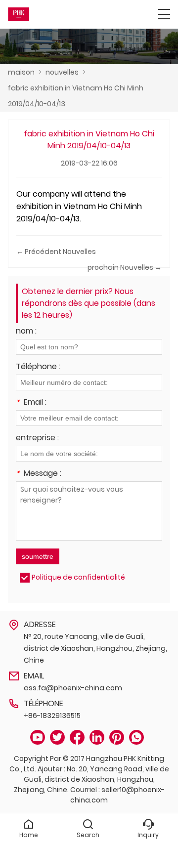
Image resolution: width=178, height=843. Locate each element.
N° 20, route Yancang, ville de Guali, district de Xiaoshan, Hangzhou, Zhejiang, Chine (95, 648)
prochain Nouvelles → (125, 267)
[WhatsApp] (136, 737)
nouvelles (62, 72)
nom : (26, 332)
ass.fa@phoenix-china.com (73, 688)
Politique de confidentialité (78, 577)
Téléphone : (38, 367)
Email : (31, 403)
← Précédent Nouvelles (56, 251)
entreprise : (37, 438)
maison (21, 72)
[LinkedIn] (97, 737)
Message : (38, 474)
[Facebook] (77, 737)
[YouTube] (37, 737)
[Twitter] (57, 737)
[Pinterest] (117, 737)
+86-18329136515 (52, 715)
